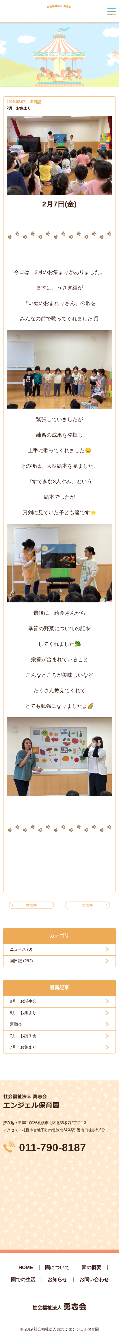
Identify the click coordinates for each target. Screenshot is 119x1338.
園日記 (35, 102)
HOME (25, 1267)
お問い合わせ (94, 1279)
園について (57, 1267)
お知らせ (57, 1279)
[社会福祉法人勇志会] (58, 11)
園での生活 (23, 1279)
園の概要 (91, 1267)
